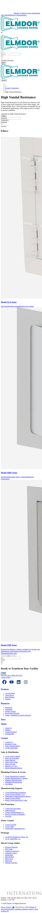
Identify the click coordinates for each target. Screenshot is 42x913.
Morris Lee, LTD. (11, 766)
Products (5, 689)
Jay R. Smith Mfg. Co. (13, 839)
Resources (5, 703)
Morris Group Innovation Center (16, 800)
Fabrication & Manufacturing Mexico (18, 796)
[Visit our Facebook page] (4, 685)
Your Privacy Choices (22, 907)
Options (8, 699)
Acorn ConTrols (10, 825)
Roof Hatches (10, 697)
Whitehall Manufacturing (13, 782)
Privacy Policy (6, 907)
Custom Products (11, 732)
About (3, 724)
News (3, 719)
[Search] (2, 56)
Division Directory (11, 847)
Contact (4, 738)
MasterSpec (9, 855)
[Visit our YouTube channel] (11, 685)
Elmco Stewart (10, 760)
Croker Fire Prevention (13, 808)
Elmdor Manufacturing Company (16, 778)
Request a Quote (10, 744)
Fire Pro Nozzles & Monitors (15, 814)
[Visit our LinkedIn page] (18, 685)
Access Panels (10, 693)
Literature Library (11, 853)
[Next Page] (11, 655)
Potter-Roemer (10, 810)
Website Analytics (11, 863)
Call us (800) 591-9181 (14, 675)
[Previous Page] (5, 655)
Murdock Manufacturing (13, 780)
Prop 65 (6, 911)
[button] (1, 32)
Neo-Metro (9, 784)
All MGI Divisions (7, 60)
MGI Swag (9, 859)
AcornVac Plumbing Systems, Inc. (17, 837)
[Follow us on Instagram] (25, 685)
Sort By (3, 126)
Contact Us (9, 742)
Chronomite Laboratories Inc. (15, 828)
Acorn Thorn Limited (12, 756)
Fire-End (8, 816)
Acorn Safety (9, 826)
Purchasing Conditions (13, 909)
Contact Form (5, 677)
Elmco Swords (10, 764)
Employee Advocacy (12, 851)
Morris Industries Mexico (13, 768)
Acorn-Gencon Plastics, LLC (15, 794)
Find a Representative (12, 746)
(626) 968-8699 (6, 15)
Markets (8, 730)
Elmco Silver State (11, 762)
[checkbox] (21, 58)
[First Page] (2, 655)
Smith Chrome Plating (12, 798)
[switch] (2, 58)
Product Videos (10, 711)
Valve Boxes (9, 695)
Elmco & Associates (12, 758)
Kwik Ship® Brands (12, 713)
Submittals (8, 709)
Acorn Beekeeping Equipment (15, 792)
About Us (8, 728)
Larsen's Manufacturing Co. (14, 812)
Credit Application (11, 748)
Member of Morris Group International (27, 13)
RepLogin (8, 861)
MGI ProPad (9, 857)
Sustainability (9, 734)
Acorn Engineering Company (15, 776)
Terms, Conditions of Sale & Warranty (18, 715)
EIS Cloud (8, 849)
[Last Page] (14, 655)
